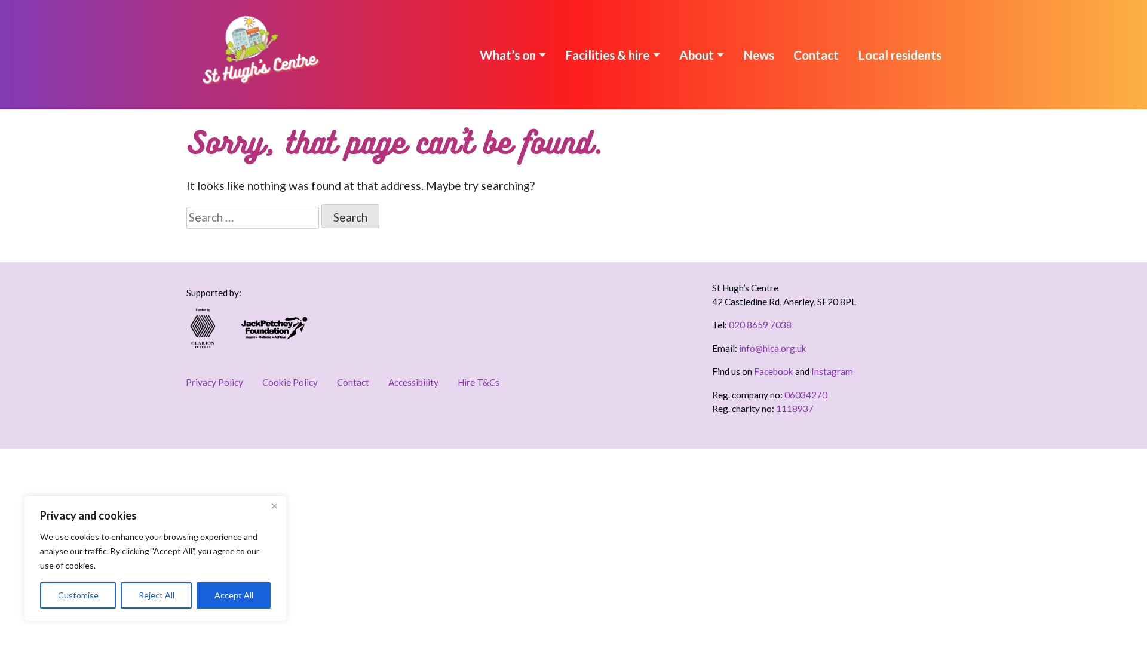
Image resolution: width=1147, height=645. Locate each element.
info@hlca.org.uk (772, 348)
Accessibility (413, 382)
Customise (78, 595)
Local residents (899, 54)
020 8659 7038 (760, 325)
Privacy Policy (214, 382)
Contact (816, 54)
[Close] (274, 506)
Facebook (773, 371)
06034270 (805, 394)
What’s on (508, 54)
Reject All (156, 595)
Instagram (832, 371)
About (696, 54)
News (758, 54)
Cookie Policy (290, 382)
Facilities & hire (607, 54)
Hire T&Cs (478, 382)
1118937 (795, 408)
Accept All (233, 595)
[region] (155, 558)
